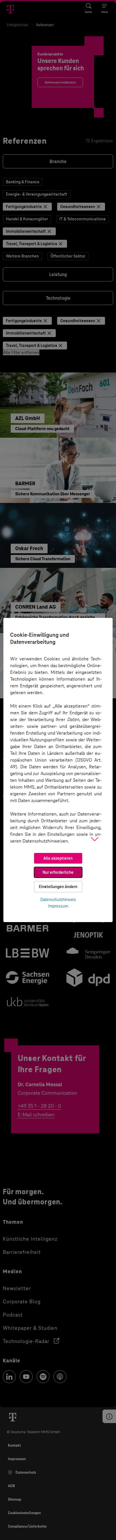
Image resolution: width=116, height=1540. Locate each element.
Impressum (58, 906)
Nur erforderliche (58, 872)
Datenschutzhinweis (58, 899)
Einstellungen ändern (58, 886)
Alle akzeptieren (58, 858)
